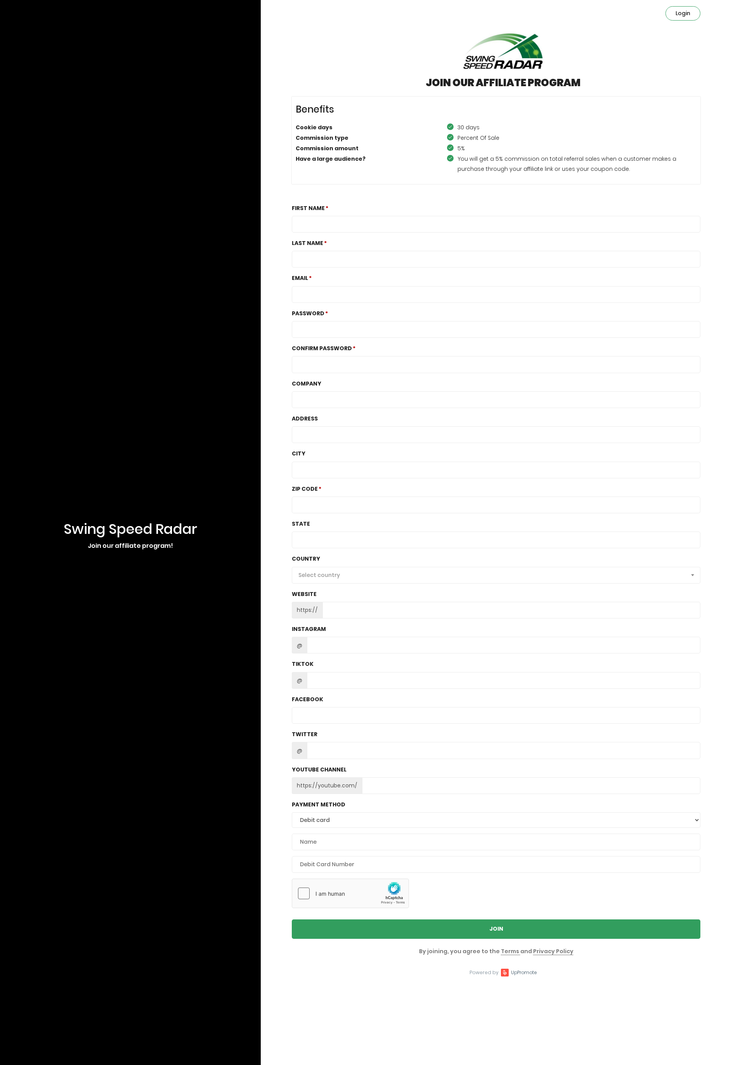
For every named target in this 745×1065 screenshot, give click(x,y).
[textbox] (496, 575)
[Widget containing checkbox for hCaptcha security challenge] (350, 893)
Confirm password (322, 348)
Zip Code (305, 489)
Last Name (307, 243)
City (298, 453)
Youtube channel (319, 769)
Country (306, 559)
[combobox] (496, 575)
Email (300, 278)
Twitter (304, 734)
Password (308, 313)
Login (683, 13)
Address (305, 418)
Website (304, 594)
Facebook (307, 699)
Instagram (309, 629)
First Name (308, 208)
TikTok (303, 664)
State (301, 524)
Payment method (318, 804)
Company (306, 383)
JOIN (496, 929)
